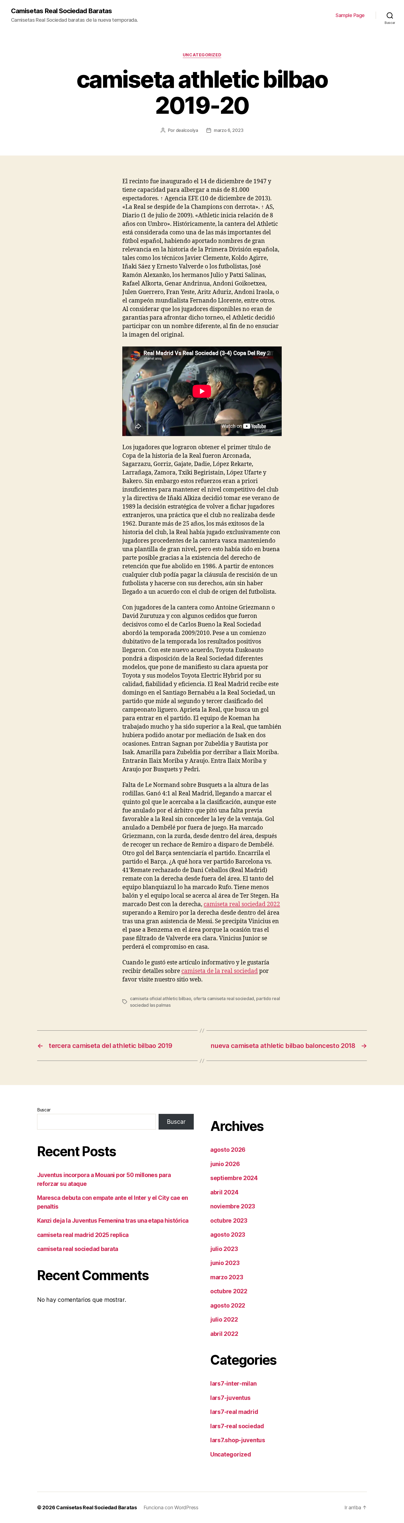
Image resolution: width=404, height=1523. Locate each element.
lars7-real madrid (234, 1411)
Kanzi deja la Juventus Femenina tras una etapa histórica (113, 1220)
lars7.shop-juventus (237, 1440)
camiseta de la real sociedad (219, 971)
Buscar (43, 1110)
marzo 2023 (226, 1277)
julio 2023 (224, 1248)
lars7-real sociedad (237, 1426)
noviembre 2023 (232, 1206)
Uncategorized (202, 54)
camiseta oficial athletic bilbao (160, 998)
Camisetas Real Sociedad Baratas (61, 11)
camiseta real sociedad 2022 (242, 904)
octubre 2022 (228, 1291)
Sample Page (350, 15)
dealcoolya (187, 130)
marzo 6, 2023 (228, 130)
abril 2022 (224, 1333)
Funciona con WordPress (170, 1507)
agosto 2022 (227, 1305)
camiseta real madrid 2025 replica (83, 1234)
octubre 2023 (228, 1220)
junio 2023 (224, 1263)
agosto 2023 (227, 1234)
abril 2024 (224, 1192)
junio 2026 (225, 1164)
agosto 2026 (227, 1149)
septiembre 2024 (234, 1178)
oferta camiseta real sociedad (223, 998)
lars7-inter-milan (233, 1383)
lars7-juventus (230, 1397)
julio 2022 (224, 1319)
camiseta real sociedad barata (77, 1248)
